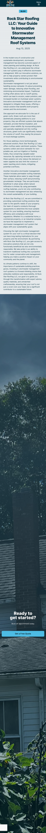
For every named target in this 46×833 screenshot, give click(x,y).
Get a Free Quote (23, 634)
